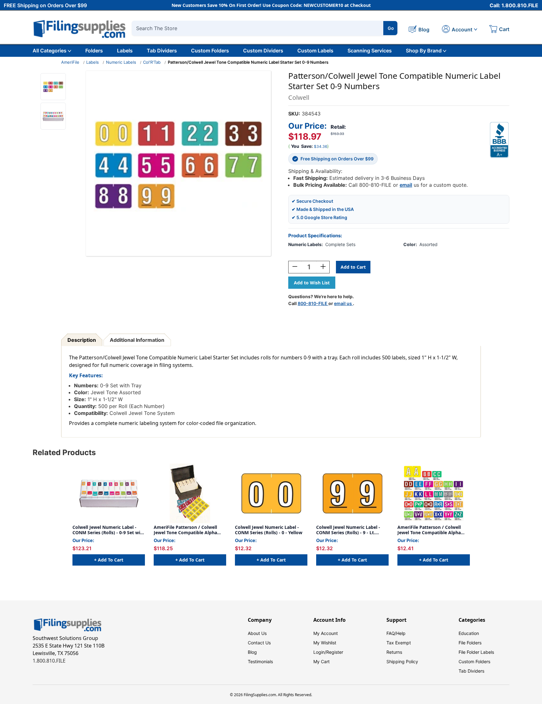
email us (343, 303)
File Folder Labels (476, 652)
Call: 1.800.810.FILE (514, 5)
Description (81, 340)
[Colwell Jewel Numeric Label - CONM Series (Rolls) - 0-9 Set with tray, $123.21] (108, 493)
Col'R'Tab (152, 62)
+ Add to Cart (108, 560)
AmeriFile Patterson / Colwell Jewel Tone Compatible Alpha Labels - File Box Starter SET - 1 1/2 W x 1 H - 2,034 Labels (187, 529)
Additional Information (137, 340)
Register (334, 652)
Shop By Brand (424, 50)
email (406, 185)
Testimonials (260, 661)
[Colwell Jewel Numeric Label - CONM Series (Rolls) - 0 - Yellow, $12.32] (271, 493)
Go (391, 28)
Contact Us (259, 642)
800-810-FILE (313, 303)
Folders (94, 50)
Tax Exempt (398, 642)
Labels (125, 50)
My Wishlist (324, 642)
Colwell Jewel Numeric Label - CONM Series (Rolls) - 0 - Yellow (268, 529)
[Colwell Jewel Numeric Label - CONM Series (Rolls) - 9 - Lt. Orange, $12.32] (352, 493)
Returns (394, 652)
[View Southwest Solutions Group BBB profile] (499, 140)
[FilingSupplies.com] (80, 28)
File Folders (470, 642)
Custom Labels (315, 50)
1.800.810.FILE (49, 660)
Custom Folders (210, 50)
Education (469, 633)
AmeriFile (70, 62)
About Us (257, 633)
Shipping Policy (402, 661)
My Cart (321, 661)
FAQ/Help (396, 633)
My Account (325, 633)
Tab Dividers (162, 50)
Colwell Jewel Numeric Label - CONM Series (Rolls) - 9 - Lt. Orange (348, 529)
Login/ (319, 652)
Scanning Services (370, 50)
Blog (252, 652)
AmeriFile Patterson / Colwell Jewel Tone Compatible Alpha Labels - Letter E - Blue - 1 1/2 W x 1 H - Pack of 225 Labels (433, 529)
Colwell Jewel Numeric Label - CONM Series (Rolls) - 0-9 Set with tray (108, 529)
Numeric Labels (121, 62)
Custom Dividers (263, 50)
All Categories (49, 50)
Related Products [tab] (64, 452)
